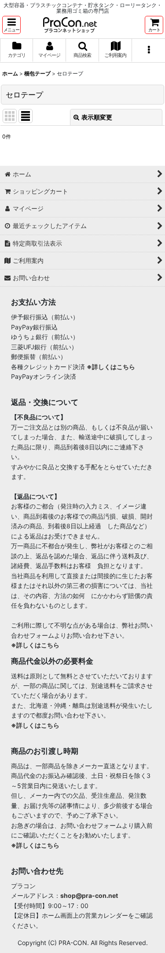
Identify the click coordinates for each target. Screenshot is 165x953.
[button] (11, 25)
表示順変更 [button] (96, 117)
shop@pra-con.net (89, 895)
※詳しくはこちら (111, 366)
